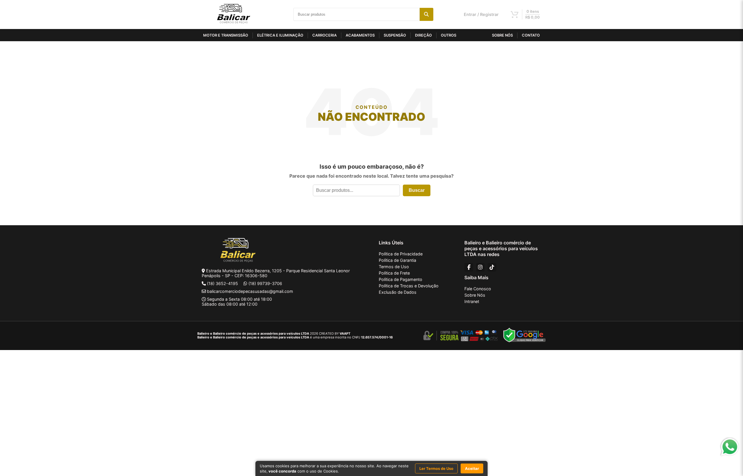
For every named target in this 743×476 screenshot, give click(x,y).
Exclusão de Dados (397, 292)
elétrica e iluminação (280, 35)
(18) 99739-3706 (265, 283)
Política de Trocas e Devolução (409, 285)
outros (448, 35)
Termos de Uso (394, 266)
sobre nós (502, 35)
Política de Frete (394, 273)
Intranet (471, 301)
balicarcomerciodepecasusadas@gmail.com (250, 291)
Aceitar (472, 468)
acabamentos (360, 35)
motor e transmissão (225, 35)
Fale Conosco (477, 288)
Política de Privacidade (401, 253)
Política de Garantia (397, 260)
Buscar (417, 190)
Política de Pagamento (400, 279)
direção (423, 35)
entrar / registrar (481, 14)
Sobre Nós (474, 295)
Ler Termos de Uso (436, 468)
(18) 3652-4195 (222, 283)
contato (531, 35)
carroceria (324, 35)
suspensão (395, 35)
